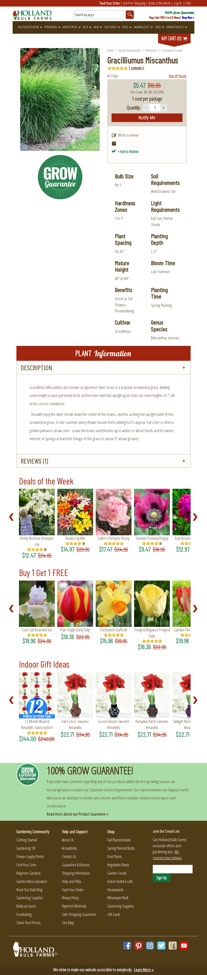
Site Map (68, 922)
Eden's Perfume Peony (113, 538)
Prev (13, 517)
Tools (158, 27)
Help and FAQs (71, 881)
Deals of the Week (159, 3)
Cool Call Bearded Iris (36, 630)
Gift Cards (113, 914)
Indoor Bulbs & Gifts (120, 881)
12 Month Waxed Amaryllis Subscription (37, 724)
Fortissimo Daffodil (113, 630)
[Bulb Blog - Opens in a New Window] (173, 946)
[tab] (103, 367)
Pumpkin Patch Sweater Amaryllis (152, 724)
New (96, 27)
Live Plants (110, 27)
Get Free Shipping (134, 3)
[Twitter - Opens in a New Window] (161, 946)
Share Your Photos (28, 922)
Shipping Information (76, 873)
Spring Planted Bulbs (129, 50)
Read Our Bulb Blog (29, 889)
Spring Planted (175, 27)
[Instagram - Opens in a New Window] (150, 946)
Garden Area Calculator (31, 881)
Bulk (85, 27)
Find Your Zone (26, 865)
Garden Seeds (116, 873)
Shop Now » (188, 17)
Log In (178, 3)
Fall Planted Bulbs (28, 27)
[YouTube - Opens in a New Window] (184, 946)
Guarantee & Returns (75, 865)
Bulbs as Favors (26, 906)
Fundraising (24, 914)
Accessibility (69, 848)
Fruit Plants (114, 856)
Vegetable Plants (118, 865)
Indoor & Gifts (141, 27)
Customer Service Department (110, 790)
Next (197, 517)
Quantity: (133, 107)
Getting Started (26, 840)
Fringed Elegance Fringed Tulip (152, 633)
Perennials (50, 27)
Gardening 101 (26, 848)
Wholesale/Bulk (117, 898)
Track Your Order (109, 3)
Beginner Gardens (28, 873)
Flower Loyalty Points (30, 856)
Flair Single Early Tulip (75, 630)
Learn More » (144, 969)
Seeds (125, 27)
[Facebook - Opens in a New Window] (127, 946)
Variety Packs (70, 27)
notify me (147, 117)
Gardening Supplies (29, 898)
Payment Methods (74, 906)
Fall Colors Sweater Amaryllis (75, 724)
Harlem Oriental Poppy (152, 538)
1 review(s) (136, 68)
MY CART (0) (172, 38)
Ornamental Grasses (172, 50)
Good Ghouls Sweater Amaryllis (114, 724)
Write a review (128, 135)
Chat (188, 3)
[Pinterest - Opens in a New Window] (139, 946)
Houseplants (115, 889)
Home (110, 50)
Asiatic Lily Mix (75, 538)
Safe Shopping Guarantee (79, 914)
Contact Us (69, 856)
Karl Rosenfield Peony (190, 538)
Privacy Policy (70, 898)
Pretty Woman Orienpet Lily (37, 541)
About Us (67, 840)
